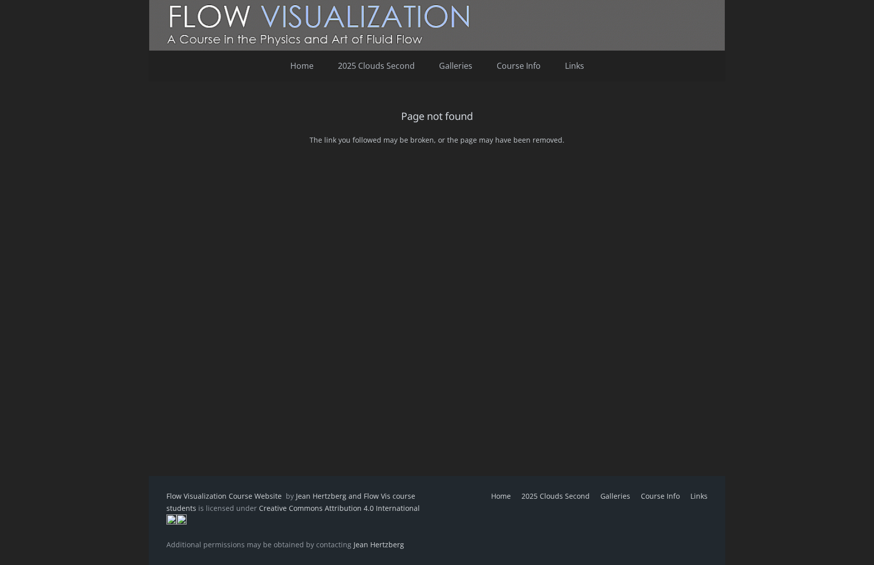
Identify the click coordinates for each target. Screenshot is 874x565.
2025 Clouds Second (555, 496)
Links (699, 496)
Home (501, 496)
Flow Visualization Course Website (225, 496)
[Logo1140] (437, 25)
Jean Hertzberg (379, 544)
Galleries (615, 496)
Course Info (660, 496)
